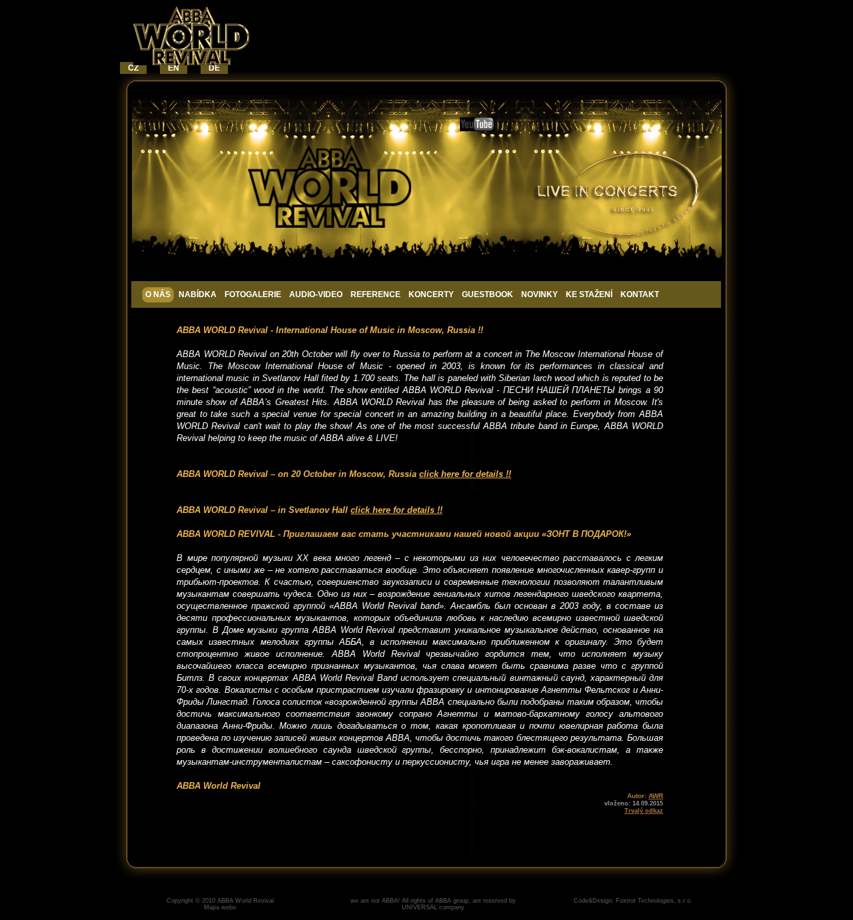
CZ (133, 68)
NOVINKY (539, 294)
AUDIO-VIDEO (316, 294)
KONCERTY (431, 294)
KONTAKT (639, 294)
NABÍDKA (198, 294)
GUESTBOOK (487, 294)
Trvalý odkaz (643, 810)
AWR (655, 795)
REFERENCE (376, 294)
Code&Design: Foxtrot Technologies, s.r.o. (633, 900)
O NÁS (158, 294)
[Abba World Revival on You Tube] (477, 128)
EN (173, 68)
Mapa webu (220, 907)
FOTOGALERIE (253, 294)
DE (214, 68)
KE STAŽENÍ (589, 294)
